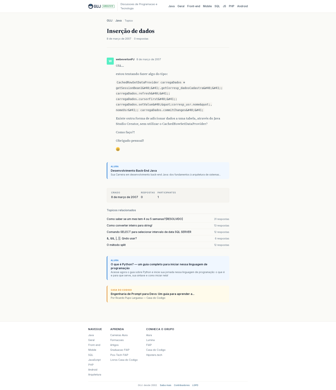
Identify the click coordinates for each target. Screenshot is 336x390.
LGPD (195, 385)
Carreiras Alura (119, 335)
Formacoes (117, 340)
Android (242, 6)
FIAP (149, 345)
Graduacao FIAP (120, 349)
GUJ (109, 20)
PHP (231, 6)
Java (171, 6)
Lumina (150, 340)
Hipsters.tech (154, 355)
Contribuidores (182, 385)
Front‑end (193, 6)
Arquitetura (94, 374)
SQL (217, 6)
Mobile (207, 6)
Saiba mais (165, 385)
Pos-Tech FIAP (119, 355)
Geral (180, 6)
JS (224, 6)
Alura (149, 335)
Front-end (94, 345)
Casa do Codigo (156, 349)
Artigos (114, 345)
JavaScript (94, 359)
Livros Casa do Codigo (124, 359)
